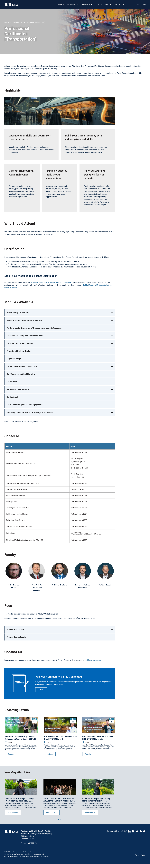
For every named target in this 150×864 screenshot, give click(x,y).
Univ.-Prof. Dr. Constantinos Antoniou (37, 587)
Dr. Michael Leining (105, 585)
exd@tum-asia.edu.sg (93, 660)
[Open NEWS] (110, 4)
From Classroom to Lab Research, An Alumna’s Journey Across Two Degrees (58, 799)
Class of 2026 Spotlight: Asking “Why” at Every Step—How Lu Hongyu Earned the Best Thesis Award (19, 799)
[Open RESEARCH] (91, 4)
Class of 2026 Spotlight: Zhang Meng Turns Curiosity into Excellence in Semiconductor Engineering (96, 799)
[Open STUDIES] (63, 4)
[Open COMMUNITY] (78, 4)
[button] (58, 819)
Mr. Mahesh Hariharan (60, 585)
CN (144, 4)
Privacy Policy (140, 855)
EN (138, 4)
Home (6, 22)
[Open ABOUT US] (124, 4)
